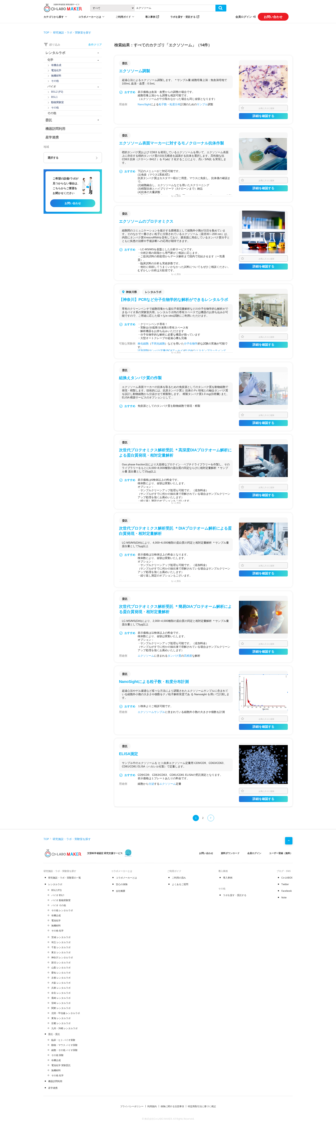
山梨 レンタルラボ (61, 967)
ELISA (188, 350)
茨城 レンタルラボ (61, 937)
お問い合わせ (273, 17)
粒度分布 (175, 104)
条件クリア (95, 44)
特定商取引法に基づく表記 (202, 1106)
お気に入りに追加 (266, 108)
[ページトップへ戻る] (288, 840)
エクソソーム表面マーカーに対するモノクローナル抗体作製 (171, 143)
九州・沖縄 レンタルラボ (64, 1028)
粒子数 (163, 104)
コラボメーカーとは (126, 877)
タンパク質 (174, 655)
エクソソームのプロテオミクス (146, 221)
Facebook (286, 891)
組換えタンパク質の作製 (140, 378)
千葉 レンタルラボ (61, 947)
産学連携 (53, 1087)
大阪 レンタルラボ (61, 982)
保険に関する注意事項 (172, 1106)
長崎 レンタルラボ (61, 998)
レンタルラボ (55, 884)
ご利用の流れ (179, 877)
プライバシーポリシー (132, 1106)
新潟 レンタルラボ (61, 962)
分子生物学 (191, 343)
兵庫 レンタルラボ (61, 987)
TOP (46, 32)
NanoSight (144, 104)
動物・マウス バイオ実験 (64, 1045)
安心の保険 (122, 884)
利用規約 (152, 1106)
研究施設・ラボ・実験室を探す (72, 32)
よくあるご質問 (180, 884)
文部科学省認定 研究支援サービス (105, 853)
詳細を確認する (263, 116)
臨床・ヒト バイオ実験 (63, 1040)
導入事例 (150, 16)
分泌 (151, 783)
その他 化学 (57, 930)
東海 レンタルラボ (61, 1018)
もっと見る (176, 196)
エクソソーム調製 (134, 71)
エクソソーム (146, 655)
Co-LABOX (286, 877)
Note (284, 897)
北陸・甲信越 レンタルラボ (65, 1013)
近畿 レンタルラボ (61, 1023)
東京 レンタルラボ (61, 952)
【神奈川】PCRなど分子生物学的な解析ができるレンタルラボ (173, 299)
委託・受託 (54, 1034)
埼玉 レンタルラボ (61, 942)
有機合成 (56, 915)
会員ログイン (243, 16)
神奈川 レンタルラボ (62, 957)
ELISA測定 (128, 754)
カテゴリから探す (54, 16)
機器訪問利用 (55, 1081)
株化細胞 (143, 343)
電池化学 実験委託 (61, 1065)
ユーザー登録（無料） (280, 853)
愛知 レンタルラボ (61, 972)
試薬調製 (143, 350)
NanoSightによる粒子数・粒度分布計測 (154, 681)
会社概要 (120, 891)
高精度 (188, 655)
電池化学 (56, 920)
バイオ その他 (58, 905)
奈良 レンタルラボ (61, 993)
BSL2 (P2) (56, 890)
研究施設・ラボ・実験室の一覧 (64, 877)
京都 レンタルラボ (61, 977)
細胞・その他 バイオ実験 (64, 1050)
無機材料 (56, 925)
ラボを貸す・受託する (183, 16)
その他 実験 (57, 1055)
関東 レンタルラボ (61, 1008)
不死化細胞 (158, 343)
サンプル (202, 104)
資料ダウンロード (230, 853)
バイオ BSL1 (57, 895)
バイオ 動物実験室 (61, 900)
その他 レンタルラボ (62, 910)
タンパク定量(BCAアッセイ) (166, 350)
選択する (53, 157)
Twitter (285, 884)
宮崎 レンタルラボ (61, 1003)
